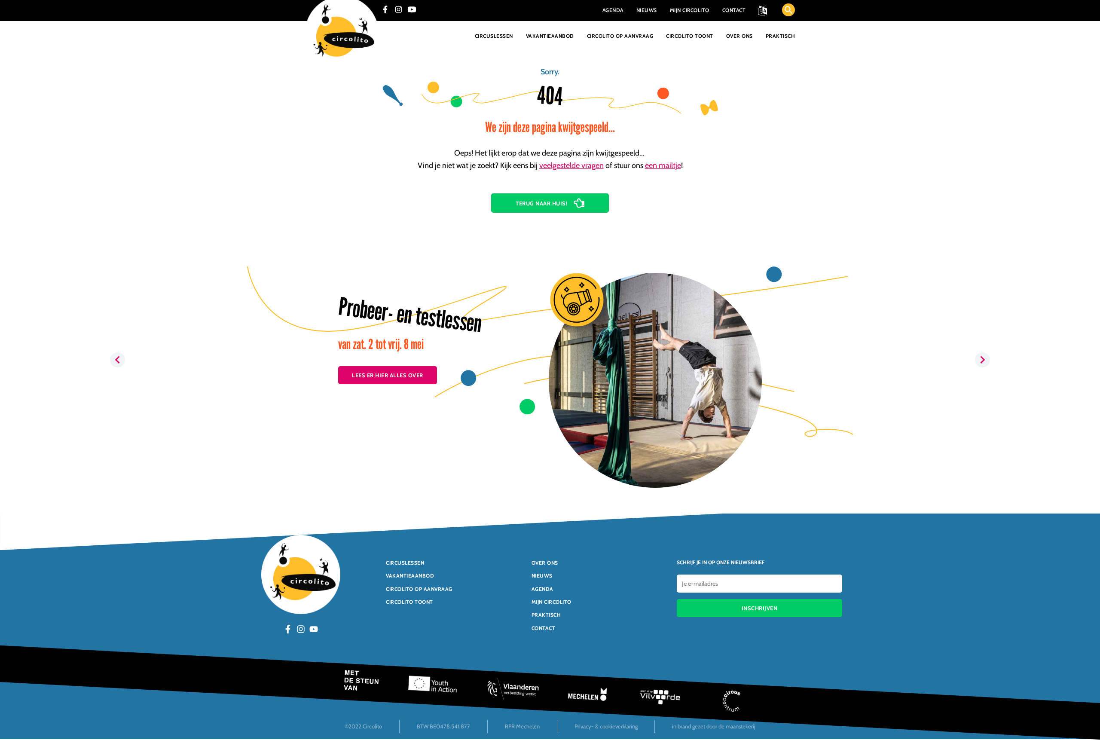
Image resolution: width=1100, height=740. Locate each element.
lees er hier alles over (387, 375)
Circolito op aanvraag (620, 36)
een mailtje (663, 165)
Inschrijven (760, 608)
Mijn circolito (551, 602)
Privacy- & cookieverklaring (606, 726)
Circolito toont (689, 36)
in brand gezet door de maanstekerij (713, 726)
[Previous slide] (117, 359)
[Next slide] (982, 359)
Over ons (739, 36)
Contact (734, 10)
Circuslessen (494, 36)
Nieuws (646, 10)
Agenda (612, 10)
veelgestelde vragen (571, 165)
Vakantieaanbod (550, 36)
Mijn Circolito (689, 10)
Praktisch (780, 36)
